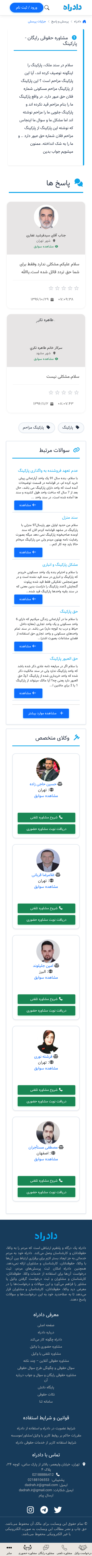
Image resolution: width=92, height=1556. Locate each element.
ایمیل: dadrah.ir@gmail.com (46, 1485)
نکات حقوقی (46, 1394)
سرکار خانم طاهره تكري (46, 348)
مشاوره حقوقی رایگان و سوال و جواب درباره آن (46, 1377)
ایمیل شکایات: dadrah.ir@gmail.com (46, 1490)
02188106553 (38, 1480)
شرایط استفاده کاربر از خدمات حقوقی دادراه (46, 1442)
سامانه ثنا (46, 1401)
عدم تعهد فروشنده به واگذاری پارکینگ (48, 471)
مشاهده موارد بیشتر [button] (42, 713)
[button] (9, 1549)
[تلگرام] (44, 1510)
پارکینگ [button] (68, 428)
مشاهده (25, 505)
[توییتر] (58, 1510)
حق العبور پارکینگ (64, 659)
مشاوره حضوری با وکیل (46, 1346)
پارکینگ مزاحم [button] (34, 428)
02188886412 (43, 1474)
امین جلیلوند (43, 966)
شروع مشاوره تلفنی (44, 817)
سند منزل (70, 517)
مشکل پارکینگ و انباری (60, 565)
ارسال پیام (46, 1495)
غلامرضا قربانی (43, 875)
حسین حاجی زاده (43, 784)
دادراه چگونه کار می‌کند (46, 1339)
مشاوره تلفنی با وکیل (46, 1353)
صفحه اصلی (46, 1325)
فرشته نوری (43, 1057)
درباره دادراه (46, 1332)
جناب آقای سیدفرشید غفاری (46, 235)
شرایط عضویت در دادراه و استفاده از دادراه (46, 1428)
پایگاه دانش (46, 1387)
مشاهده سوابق (44, 246)
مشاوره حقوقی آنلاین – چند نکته (46, 1361)
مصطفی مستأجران (43, 1147)
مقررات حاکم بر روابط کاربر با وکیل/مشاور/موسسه (46, 1435)
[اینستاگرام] (30, 1510)
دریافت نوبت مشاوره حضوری (46, 829)
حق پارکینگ (69, 612)
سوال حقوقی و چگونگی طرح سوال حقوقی (46, 1368)
